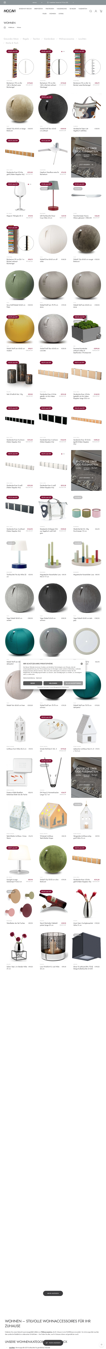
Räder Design (10, 746)
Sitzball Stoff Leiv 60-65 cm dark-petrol (16, 663)
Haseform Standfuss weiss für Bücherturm (49, 173)
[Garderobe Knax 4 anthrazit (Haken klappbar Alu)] (19, 509)
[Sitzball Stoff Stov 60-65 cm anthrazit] (53, 108)
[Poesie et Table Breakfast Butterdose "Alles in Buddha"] (86, 1216)
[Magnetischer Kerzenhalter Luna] (86, 554)
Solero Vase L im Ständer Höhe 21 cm (17, 967)
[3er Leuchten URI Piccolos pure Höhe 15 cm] (86, 1260)
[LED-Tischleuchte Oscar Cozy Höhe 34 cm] (53, 195)
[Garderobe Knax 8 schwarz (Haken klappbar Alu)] (19, 419)
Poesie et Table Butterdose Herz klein (50, 1237)
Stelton (42, 790)
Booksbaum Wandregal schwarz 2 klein (14, 1059)
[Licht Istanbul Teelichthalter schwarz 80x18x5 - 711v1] (86, 990)
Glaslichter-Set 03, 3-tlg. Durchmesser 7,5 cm (81, 530)
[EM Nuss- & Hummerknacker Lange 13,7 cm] (53, 772)
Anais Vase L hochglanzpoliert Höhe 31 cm (83, 924)
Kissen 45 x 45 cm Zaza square (48, 1011)
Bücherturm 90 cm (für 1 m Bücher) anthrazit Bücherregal (15, 261)
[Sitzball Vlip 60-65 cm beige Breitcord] (19, 108)
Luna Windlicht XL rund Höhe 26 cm (49, 967)
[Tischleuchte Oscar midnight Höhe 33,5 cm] (53, 1260)
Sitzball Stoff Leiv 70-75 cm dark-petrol (82, 706)
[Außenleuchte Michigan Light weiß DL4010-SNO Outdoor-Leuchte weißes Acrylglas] (19, 990)
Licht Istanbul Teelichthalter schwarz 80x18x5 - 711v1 (82, 1011)
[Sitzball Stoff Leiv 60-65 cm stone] (86, 285)
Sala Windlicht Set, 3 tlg (15, 394)
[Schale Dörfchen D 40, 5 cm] (53, 729)
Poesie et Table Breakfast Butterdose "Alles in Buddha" (82, 1237)
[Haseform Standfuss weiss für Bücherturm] (53, 152)
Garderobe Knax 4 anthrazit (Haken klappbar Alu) (16, 530)
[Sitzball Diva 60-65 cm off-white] (53, 239)
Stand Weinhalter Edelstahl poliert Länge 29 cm (48, 924)
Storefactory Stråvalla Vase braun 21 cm (48, 1102)
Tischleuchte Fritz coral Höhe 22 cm (49, 1324)
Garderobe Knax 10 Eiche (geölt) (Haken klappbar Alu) (81, 442)
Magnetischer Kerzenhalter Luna (83, 574)
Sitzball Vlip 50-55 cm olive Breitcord (49, 880)
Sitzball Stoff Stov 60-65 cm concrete (49, 349)
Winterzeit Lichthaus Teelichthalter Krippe (46, 837)
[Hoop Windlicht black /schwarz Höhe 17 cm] (86, 1170)
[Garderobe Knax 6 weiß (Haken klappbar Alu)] (53, 465)
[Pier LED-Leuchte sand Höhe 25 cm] (53, 1170)
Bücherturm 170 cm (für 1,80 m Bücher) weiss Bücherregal (14, 85)
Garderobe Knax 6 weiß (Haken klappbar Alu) (48, 486)
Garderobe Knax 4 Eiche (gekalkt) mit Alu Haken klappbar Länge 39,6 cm (81, 396)
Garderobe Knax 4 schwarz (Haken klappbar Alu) (49, 441)
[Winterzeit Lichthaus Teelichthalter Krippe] (53, 816)
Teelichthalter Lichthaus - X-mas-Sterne (16, 837)
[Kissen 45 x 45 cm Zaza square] (53, 990)
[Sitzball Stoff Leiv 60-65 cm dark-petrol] (19, 641)
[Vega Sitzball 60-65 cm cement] (19, 598)
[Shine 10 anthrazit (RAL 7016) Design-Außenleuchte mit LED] (86, 946)
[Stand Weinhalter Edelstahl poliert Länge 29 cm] (53, 903)
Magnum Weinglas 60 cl (15, 216)
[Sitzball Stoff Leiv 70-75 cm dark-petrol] (86, 685)
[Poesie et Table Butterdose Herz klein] (53, 1216)
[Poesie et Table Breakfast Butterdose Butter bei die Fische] (19, 772)
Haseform (9, 80)
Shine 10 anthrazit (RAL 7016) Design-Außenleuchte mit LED (83, 967)
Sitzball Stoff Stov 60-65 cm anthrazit (48, 129)
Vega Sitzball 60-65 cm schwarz (47, 619)
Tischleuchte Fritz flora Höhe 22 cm (16, 1324)
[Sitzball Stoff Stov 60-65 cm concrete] (53, 328)
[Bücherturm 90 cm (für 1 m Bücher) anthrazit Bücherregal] (19, 239)
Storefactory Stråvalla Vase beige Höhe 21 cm (82, 1146)
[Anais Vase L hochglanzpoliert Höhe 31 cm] (86, 903)
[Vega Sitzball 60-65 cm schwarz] (53, 598)
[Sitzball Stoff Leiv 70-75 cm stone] (53, 285)
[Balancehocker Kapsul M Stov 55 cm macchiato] (86, 1038)
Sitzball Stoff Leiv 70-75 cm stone (49, 306)
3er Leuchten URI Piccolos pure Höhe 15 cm (82, 1281)
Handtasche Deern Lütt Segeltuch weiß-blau (80, 129)
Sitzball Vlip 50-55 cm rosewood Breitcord (47, 1059)
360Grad (75, 126)
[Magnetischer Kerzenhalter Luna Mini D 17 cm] (53, 554)
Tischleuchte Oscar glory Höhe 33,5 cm (15, 1281)
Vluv (8, 126)
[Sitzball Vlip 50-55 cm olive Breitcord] (53, 859)
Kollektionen (11, 27)
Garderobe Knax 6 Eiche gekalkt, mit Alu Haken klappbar (48, 396)
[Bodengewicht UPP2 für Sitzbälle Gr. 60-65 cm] (86, 641)
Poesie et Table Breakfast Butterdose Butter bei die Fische (17, 793)
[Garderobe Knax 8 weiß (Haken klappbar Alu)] (19, 465)
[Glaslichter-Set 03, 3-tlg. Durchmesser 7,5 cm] (86, 509)
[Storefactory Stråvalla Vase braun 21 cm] (53, 1081)
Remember (42, 213)
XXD (74, 346)
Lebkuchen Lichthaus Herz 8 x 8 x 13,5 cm (83, 750)
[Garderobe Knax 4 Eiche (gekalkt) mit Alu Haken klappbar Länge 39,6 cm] (86, 374)
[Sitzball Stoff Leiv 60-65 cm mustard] (19, 328)
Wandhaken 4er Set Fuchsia (16, 923)
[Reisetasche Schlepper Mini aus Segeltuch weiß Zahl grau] (53, 509)
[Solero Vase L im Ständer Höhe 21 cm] (19, 946)
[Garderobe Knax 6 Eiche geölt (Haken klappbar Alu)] (86, 859)
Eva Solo (9, 213)
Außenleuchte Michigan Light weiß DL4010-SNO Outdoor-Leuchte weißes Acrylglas (15, 1013)
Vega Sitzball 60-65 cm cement (14, 619)
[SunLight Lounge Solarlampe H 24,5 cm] (19, 859)
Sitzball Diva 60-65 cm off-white (49, 260)
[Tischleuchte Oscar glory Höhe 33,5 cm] (19, 1260)
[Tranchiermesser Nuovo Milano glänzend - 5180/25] (86, 195)
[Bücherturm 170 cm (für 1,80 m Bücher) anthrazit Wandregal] (53, 63)
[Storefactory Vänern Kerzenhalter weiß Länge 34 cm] (53, 1125)
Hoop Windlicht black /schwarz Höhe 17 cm (80, 1192)
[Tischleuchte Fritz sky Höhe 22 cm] (19, 554)
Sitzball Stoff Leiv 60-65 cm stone (82, 306)
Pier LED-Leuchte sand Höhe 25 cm (49, 1192)
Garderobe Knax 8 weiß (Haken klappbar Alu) (14, 486)
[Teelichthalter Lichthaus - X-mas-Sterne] (19, 816)
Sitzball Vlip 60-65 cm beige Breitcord (16, 129)
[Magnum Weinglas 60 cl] (19, 195)
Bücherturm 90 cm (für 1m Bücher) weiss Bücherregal (82, 84)
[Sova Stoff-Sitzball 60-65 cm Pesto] (19, 285)
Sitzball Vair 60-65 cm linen (16, 705)
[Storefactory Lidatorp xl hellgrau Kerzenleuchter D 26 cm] (19, 1170)
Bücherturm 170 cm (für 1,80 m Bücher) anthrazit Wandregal (48, 85)
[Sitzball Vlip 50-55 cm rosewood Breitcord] (53, 1038)
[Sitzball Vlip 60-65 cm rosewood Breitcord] (19, 1081)
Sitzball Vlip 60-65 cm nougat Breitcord (83, 260)
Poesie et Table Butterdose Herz (17, 1236)
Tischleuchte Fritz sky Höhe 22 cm (16, 575)
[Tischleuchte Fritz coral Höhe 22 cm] (53, 1303)
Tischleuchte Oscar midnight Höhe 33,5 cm (49, 1281)
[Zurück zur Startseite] (5, 27)
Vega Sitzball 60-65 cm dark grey (82, 619)
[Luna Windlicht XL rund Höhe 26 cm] (53, 946)
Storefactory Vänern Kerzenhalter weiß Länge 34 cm (50, 1146)
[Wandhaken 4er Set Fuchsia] (19, 903)
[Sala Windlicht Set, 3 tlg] (19, 374)
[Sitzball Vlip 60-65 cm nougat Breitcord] (86, 239)
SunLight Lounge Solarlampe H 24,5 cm (14, 880)
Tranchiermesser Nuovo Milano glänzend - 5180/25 (82, 217)
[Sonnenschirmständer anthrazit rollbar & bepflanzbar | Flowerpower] (86, 328)
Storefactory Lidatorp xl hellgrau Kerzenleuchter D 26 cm (16, 1193)
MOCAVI (75, 964)
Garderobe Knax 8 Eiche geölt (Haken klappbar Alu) (15, 173)
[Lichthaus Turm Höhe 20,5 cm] (19, 729)
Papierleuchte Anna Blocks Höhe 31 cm (82, 1324)
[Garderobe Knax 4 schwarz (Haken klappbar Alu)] (53, 419)
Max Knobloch (11, 1008)
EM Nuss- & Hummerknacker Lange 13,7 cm (49, 793)
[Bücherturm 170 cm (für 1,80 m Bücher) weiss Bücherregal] (19, 63)
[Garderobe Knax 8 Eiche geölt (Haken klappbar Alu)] (19, 152)
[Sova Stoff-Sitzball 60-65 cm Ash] (53, 641)
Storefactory (44, 1099)
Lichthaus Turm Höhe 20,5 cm (16, 749)
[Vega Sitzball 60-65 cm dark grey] (86, 598)
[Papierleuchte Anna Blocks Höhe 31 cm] (86, 1303)
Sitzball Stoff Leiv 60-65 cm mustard (16, 349)
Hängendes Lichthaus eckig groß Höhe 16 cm (82, 837)
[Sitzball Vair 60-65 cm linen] (19, 685)
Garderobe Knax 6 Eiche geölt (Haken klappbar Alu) (82, 880)
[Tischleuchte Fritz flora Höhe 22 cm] (19, 1303)
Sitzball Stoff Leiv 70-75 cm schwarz (49, 706)
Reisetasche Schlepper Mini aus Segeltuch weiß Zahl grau (49, 531)
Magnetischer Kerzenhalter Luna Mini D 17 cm (50, 575)
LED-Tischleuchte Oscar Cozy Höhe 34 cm (47, 217)
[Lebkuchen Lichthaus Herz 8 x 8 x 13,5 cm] (86, 729)
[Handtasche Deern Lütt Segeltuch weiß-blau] (86, 108)
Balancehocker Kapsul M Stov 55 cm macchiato (83, 1059)
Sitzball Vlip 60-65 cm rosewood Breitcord (14, 1102)
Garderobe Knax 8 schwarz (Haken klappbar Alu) (15, 441)
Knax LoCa (10, 170)
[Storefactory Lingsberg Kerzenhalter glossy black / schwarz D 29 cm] (19, 1125)
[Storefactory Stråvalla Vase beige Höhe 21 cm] (86, 1125)
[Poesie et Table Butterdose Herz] (19, 1216)
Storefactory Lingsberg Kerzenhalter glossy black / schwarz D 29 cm (15, 1147)
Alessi (75, 213)
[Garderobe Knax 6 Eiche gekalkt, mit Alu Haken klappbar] (53, 374)
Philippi (9, 392)
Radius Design (77, 1008)
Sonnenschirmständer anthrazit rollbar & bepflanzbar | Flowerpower (82, 350)
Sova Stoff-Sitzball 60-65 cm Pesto (16, 306)
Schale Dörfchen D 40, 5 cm (48, 750)
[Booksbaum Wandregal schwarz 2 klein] (19, 1038)
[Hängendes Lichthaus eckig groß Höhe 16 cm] (86, 816)
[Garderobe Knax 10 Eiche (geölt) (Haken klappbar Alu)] (86, 419)
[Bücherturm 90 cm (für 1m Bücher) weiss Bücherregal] (86, 63)
